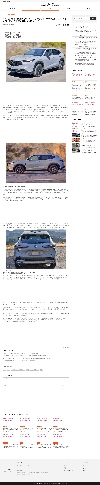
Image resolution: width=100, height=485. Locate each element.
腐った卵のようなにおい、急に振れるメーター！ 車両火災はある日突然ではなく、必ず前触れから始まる (88, 147)
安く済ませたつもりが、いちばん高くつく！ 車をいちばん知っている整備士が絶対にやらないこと (44, 430)
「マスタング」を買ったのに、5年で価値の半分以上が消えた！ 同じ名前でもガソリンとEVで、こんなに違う (89, 137)
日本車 (49, 8)
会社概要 (65, 465)
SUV (8, 369)
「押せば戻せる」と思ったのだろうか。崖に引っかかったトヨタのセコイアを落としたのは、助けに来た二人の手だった (61, 446)
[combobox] (82, 18)
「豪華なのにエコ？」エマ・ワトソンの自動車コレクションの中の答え (19, 360)
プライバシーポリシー (68, 470)
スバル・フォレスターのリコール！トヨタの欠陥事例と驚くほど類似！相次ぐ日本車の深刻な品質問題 (26, 358)
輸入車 (68, 8)
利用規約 (65, 468)
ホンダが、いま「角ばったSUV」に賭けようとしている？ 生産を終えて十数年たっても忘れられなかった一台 (88, 142)
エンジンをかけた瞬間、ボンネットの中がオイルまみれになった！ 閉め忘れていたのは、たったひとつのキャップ (88, 152)
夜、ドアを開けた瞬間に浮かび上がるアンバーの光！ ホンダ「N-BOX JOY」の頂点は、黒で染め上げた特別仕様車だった (44, 446)
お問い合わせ (66, 467)
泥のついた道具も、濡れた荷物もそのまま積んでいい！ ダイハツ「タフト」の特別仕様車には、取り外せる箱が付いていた (27, 446)
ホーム (4, 14)
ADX (4, 369)
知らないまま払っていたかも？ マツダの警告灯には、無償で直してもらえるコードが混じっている (61, 430)
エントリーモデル (20, 369)
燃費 (41, 369)
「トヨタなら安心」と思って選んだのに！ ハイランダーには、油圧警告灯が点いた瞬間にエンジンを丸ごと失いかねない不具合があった (86, 61)
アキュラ (13, 369)
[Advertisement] (36, 92)
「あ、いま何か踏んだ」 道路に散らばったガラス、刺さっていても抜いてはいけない (27, 430)
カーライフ (87, 8)
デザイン (28, 369)
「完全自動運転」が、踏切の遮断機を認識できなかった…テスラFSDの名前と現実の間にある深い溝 (25, 355)
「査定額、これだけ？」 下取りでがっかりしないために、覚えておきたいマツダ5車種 (10, 446)
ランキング (12, 8)
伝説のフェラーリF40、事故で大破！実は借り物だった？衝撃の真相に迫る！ (21, 353)
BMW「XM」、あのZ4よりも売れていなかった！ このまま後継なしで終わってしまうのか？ (10, 430)
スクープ (31, 8)
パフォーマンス (35, 369)
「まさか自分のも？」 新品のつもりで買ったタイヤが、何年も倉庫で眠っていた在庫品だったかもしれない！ (85, 65)
